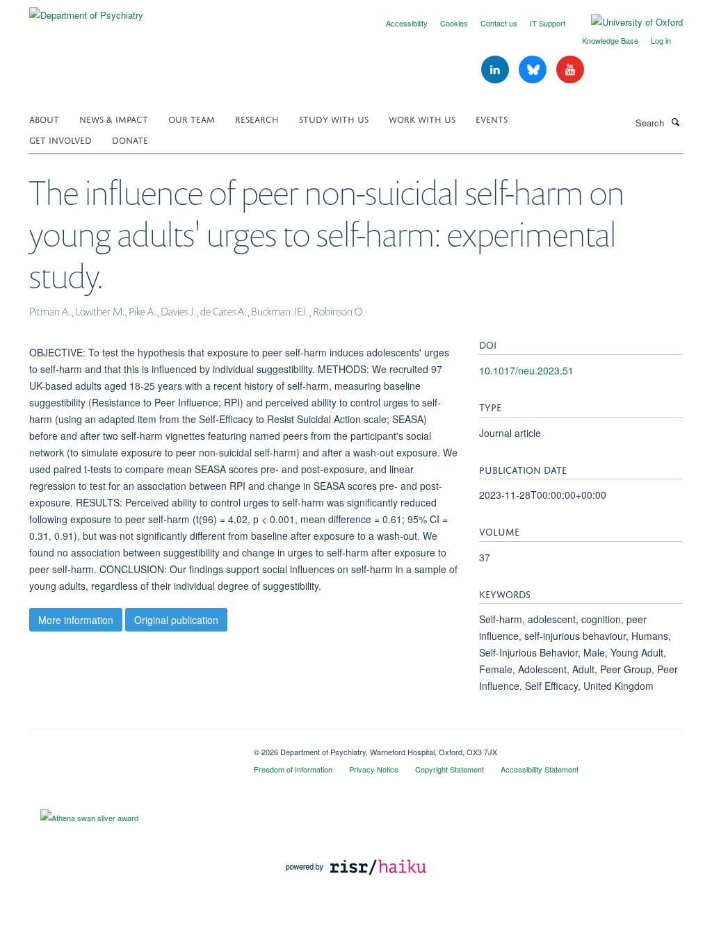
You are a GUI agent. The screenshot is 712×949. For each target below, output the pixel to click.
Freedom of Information (293, 769)
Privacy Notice (373, 769)
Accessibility (407, 22)
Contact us (498, 22)
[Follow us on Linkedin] (496, 69)
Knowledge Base (610, 40)
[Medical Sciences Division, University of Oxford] (131, 746)
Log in (661, 40)
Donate (130, 139)
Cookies (454, 22)
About (44, 118)
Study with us (334, 118)
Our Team (191, 118)
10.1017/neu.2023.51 (526, 370)
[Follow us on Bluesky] (534, 69)
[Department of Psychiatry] (86, 10)
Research (257, 118)
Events (492, 118)
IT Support (547, 22)
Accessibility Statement (539, 769)
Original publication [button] (176, 620)
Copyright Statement (449, 769)
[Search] (675, 121)
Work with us (422, 118)
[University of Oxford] (626, 22)
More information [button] (75, 620)
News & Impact (113, 118)
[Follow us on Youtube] (570, 69)
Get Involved (60, 139)
